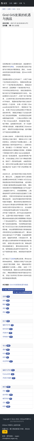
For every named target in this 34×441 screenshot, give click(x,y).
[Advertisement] (17, 46)
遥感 (6, 349)
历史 (6, 391)
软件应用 (7, 329)
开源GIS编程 (9, 378)
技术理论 (7, 395)
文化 (6, 402)
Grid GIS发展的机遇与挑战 (19, 285)
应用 (5, 357)
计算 (20, 3)
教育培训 (7, 398)
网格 (12, 67)
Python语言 (8, 374)
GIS (13, 9)
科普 (6, 406)
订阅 (4, 431)
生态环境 (7, 361)
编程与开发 (8, 325)
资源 (5, 308)
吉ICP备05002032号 (17, 421)
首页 (5, 3)
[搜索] (24, 3)
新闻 (6, 300)
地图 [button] (15, 3)
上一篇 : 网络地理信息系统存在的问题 (13, 289)
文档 (10, 3)
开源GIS (7, 333)
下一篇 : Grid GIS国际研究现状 (22, 292)
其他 (6, 312)
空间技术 (7, 337)
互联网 (12, 259)
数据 (6, 304)
